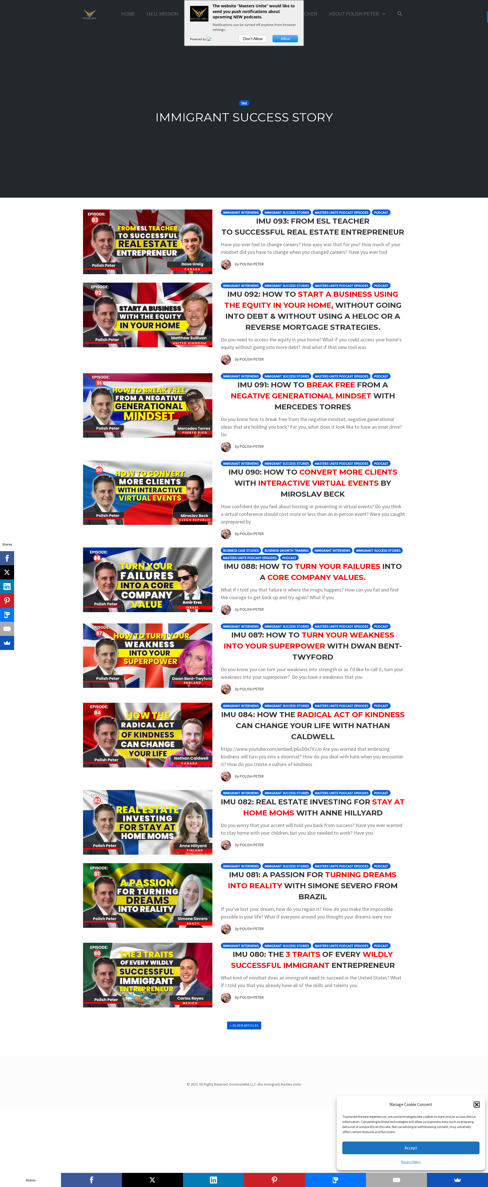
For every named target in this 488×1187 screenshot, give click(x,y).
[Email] (7, 629)
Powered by (198, 39)
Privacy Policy (411, 1162)
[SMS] (7, 615)
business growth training (287, 550)
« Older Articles (244, 1025)
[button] (477, 1104)
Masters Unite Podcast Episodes (341, 212)
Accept (411, 1148)
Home (128, 14)
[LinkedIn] (7, 586)
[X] (7, 572)
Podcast (381, 212)
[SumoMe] (7, 643)
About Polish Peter (354, 14)
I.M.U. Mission (162, 14)
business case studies (241, 550)
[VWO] (212, 39)
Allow (285, 38)
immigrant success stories (287, 212)
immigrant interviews (241, 212)
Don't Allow (253, 38)
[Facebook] (7, 558)
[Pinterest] (7, 601)
